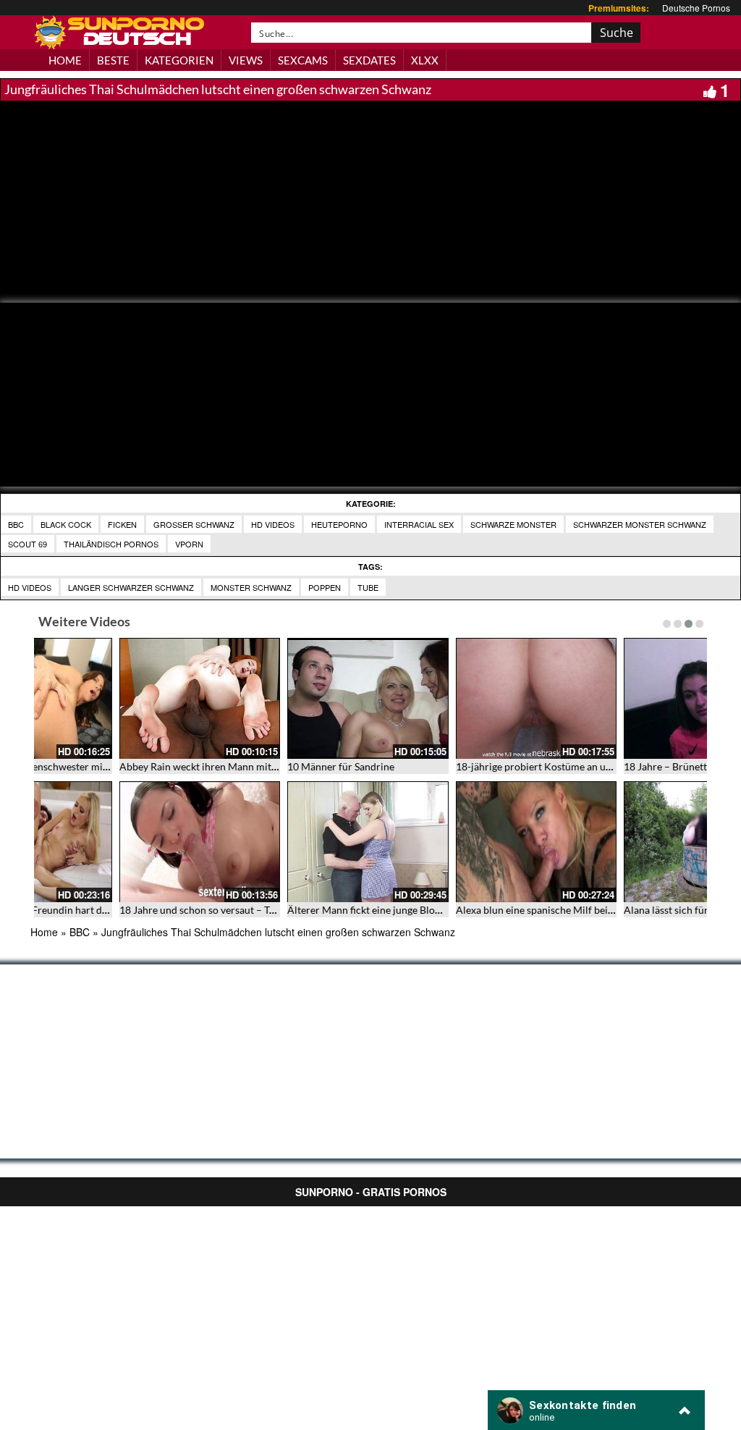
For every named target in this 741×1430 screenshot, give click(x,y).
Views (246, 60)
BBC (16, 524)
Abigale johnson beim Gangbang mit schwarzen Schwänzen (338, 910)
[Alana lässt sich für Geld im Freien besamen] (118, 841)
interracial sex (419, 524)
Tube (367, 587)
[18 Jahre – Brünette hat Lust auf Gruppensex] (118, 698)
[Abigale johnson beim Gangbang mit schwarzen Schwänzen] (287, 841)
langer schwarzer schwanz (131, 587)
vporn (189, 544)
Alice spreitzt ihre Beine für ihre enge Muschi (307, 766)
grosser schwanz (193, 524)
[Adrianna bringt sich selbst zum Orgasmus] (454, 698)
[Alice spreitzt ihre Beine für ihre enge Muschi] (287, 698)
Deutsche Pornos (696, 7)
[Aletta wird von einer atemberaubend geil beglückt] (454, 841)
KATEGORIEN (179, 60)
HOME (65, 60)
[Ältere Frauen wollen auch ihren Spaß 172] (623, 841)
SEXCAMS (303, 60)
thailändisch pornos (111, 544)
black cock (66, 524)
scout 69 (27, 544)
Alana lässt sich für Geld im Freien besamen (135, 910)
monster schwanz (251, 587)
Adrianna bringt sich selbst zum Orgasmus (468, 766)
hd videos (29, 587)
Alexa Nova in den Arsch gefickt (614, 766)
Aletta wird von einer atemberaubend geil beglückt (487, 910)
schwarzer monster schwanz (639, 524)
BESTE (113, 60)
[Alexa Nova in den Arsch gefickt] (623, 698)
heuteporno (339, 524)
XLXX (425, 60)
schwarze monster (513, 524)
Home (44, 932)
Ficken (122, 524)
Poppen (324, 587)
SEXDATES (369, 60)
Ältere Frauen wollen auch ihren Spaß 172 (637, 910)
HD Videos (273, 524)
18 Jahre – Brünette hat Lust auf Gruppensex (137, 766)
